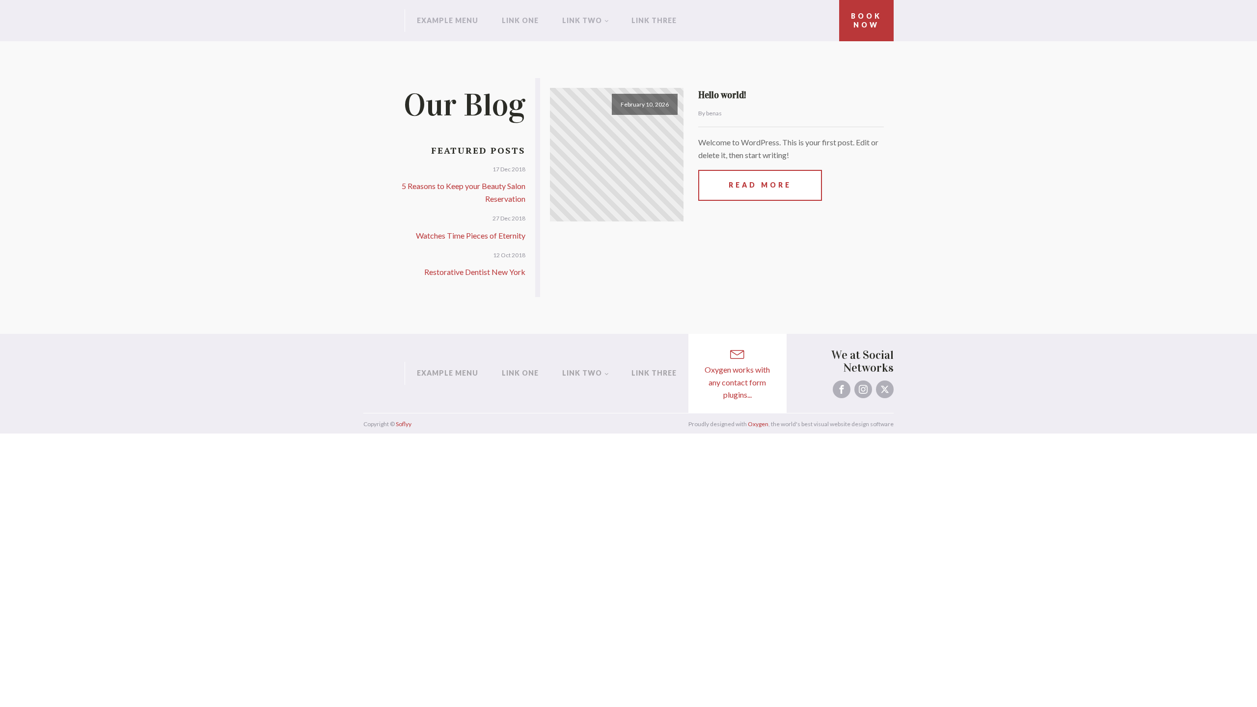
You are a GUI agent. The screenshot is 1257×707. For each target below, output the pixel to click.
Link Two (582, 20)
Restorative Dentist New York (474, 271)
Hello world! (722, 95)
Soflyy (403, 424)
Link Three (654, 20)
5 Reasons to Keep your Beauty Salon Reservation (463, 192)
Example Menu (447, 20)
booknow (866, 20)
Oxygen (758, 424)
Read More (760, 185)
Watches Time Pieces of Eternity (470, 235)
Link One (520, 20)
